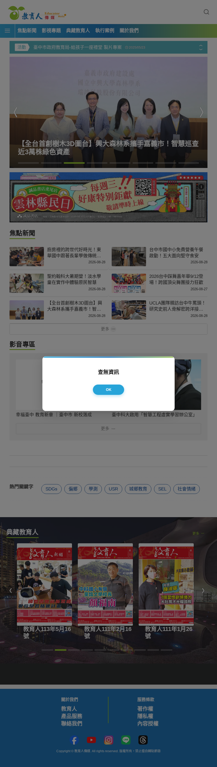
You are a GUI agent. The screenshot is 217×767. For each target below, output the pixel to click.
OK (109, 389)
